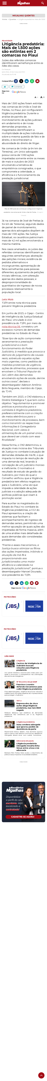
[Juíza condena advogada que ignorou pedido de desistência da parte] (10, 725)
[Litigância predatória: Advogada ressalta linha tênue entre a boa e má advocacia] (10, 745)
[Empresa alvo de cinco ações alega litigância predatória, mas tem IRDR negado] (10, 705)
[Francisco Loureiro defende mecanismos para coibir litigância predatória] (10, 685)
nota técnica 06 (11, 326)
